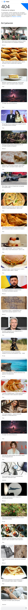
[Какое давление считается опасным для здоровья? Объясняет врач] (14, 471)
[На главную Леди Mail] (7, 1)
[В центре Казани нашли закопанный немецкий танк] (14, 554)
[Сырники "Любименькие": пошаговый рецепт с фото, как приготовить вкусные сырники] (14, 389)
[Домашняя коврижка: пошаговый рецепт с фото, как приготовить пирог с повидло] (14, 575)
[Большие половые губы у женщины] (14, 596)
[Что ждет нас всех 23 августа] (14, 430)
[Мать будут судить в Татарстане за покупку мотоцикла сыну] (14, 181)
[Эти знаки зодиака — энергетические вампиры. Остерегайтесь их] (14, 409)
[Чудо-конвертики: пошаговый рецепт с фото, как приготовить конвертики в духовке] (14, 57)
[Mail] (4, 1)
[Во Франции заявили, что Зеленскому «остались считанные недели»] (14, 285)
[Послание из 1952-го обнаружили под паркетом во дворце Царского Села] (14, 306)
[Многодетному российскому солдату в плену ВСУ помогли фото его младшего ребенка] (14, 36)
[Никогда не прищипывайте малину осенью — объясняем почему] (14, 513)
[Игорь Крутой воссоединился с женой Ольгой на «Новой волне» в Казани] (14, 119)
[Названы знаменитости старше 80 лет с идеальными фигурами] (14, 326)
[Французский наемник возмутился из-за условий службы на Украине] (14, 140)
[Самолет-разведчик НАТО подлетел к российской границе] (14, 492)
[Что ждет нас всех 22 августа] (14, 99)
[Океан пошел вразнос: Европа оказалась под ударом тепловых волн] (14, 368)
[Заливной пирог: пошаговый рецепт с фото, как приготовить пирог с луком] (14, 264)
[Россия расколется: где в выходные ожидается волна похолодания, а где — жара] (14, 347)
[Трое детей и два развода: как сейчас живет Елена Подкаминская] (14, 451)
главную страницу (16, 16)
